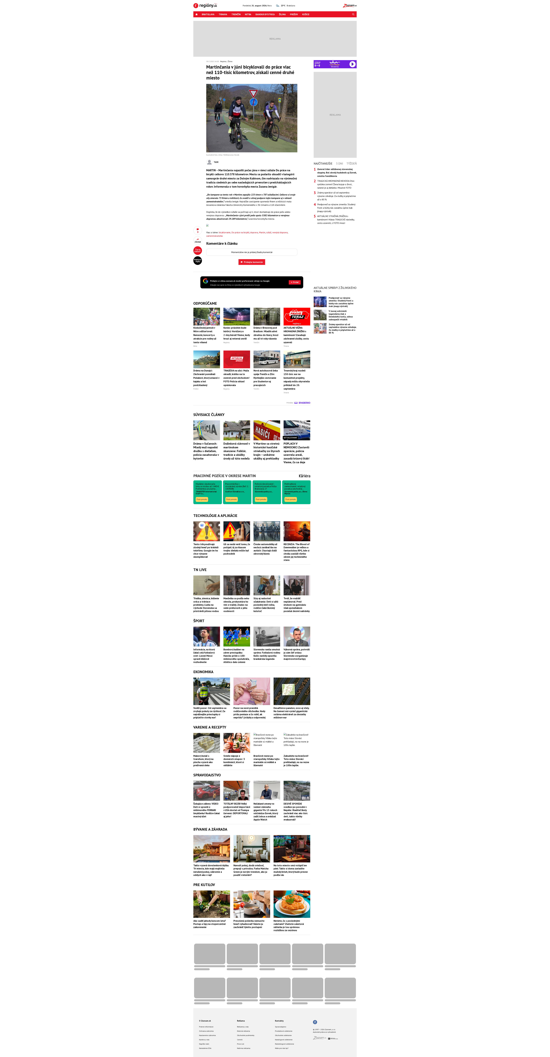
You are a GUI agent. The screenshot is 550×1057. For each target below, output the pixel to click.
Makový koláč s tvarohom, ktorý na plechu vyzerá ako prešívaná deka (203, 760)
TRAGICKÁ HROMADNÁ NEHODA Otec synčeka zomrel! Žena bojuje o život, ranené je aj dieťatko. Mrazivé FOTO (335, 184)
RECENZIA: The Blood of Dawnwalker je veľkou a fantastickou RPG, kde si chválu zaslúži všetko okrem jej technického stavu (297, 552)
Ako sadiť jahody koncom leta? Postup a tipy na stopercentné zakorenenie (209, 924)
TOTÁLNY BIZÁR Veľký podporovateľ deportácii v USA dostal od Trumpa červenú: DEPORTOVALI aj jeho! (236, 810)
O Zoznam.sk (205, 1020)
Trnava (223, 14)
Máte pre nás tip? (281, 1048)
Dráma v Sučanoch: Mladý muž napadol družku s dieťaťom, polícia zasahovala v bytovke (206, 451)
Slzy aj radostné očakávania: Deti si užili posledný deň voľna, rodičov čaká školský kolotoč (266, 605)
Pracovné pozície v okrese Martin (224, 475)
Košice (305, 14)
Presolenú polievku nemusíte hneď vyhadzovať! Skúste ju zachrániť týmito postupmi (248, 924)
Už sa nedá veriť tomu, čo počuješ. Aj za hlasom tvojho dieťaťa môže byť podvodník (236, 549)
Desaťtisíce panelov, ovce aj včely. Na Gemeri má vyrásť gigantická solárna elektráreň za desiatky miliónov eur (291, 712)
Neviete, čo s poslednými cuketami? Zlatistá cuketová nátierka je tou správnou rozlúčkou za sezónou (289, 925)
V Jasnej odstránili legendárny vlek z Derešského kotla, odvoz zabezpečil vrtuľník (341, 315)
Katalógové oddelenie (283, 1040)
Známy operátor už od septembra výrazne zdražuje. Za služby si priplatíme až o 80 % (336, 196)
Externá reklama (243, 1031)
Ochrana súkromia (206, 1031)
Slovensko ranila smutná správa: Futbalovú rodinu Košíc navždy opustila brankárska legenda (267, 654)
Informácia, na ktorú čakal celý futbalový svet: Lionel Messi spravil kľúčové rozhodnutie (204, 656)
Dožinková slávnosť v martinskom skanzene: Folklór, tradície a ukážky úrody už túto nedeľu (236, 451)
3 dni (339, 163)
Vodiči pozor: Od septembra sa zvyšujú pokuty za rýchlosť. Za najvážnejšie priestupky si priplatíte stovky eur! (209, 712)
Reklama (241, 1020)
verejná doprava (280, 232)
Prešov (294, 14)
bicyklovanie (224, 232)
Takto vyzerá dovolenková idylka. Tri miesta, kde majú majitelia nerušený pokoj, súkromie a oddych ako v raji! (211, 870)
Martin (262, 232)
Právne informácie (206, 1027)
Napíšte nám (204, 1044)
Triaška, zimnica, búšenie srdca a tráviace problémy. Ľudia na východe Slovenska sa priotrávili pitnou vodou (206, 605)
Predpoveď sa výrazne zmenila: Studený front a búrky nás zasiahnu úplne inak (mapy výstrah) (336, 208)
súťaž (268, 232)
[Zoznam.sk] (320, 1039)
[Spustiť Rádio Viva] (335, 61)
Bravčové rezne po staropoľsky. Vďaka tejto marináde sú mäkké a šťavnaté (267, 760)
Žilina (282, 14)
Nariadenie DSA (205, 1048)
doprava (254, 232)
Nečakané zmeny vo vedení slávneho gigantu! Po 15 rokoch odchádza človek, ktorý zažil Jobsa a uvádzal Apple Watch (266, 811)
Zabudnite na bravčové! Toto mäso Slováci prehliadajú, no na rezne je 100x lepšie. (296, 760)
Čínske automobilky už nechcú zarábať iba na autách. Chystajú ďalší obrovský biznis (265, 549)
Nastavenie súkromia (207, 1035)
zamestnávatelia (214, 235)
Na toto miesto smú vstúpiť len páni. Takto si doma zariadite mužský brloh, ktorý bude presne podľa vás (291, 870)
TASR (216, 162)
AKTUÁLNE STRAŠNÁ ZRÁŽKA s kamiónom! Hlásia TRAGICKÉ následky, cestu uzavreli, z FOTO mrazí (335, 219)
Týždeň (351, 163)
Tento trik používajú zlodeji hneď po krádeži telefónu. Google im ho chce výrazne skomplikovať (205, 550)
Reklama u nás (243, 1027)
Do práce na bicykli (240, 232)
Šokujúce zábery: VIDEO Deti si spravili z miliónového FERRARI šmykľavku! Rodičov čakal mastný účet (206, 810)
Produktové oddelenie (283, 1031)
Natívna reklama (243, 1048)
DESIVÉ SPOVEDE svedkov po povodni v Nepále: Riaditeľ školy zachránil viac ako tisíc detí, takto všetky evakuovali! (296, 811)
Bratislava (208, 14)
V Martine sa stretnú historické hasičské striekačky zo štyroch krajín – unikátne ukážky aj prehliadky (267, 451)
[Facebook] (315, 1022)
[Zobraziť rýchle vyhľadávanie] (353, 14)
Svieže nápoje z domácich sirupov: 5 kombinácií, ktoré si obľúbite (234, 760)
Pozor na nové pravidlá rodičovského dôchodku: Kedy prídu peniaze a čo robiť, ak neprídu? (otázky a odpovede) (249, 712)
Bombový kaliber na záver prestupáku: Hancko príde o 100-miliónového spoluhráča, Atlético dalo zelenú (236, 656)
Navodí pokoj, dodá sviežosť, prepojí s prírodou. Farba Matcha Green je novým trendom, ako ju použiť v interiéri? (250, 870)
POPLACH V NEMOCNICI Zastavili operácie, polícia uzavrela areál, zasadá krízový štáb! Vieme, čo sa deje (296, 453)
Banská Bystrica (265, 14)
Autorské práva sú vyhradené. (324, 1032)
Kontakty (279, 1020)
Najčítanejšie (323, 163)
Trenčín (236, 14)
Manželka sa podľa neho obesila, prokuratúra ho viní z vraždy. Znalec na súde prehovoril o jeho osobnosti (236, 605)
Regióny (223, 61)
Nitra (248, 14)
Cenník (239, 1040)
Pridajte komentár (253, 262)
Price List (240, 1044)
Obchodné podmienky (245, 1035)
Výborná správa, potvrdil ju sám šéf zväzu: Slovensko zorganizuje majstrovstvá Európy (297, 654)
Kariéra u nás (204, 1040)
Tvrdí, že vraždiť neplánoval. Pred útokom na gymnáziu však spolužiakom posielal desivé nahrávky (297, 605)
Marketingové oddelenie (284, 1044)
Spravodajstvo (280, 1027)
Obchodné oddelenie (283, 1035)
